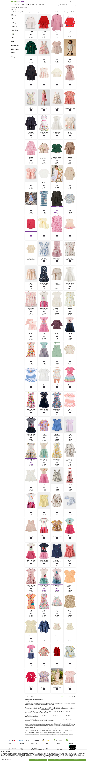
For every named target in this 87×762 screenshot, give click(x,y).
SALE (11, 59)
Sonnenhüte (58, 706)
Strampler (13, 19)
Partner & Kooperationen (12, 748)
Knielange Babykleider (43, 732)
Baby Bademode (31, 732)
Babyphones (43, 730)
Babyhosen (66, 730)
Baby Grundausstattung (15, 45)
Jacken (13, 22)
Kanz (41, 724)
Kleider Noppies (34, 736)
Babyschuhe (58, 728)
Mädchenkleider (48, 730)
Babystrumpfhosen (52, 728)
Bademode (13, 38)
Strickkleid (59, 708)
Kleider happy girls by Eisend (57, 734)
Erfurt (34, 716)
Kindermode (29, 726)
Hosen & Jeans (14, 29)
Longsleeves (14, 27)
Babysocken (46, 728)
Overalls (13, 21)
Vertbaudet (43, 724)
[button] (74, 1)
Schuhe (12, 41)
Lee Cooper (38, 730)
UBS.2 (48, 709)
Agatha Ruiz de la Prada (44, 709)
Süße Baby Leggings (40, 728)
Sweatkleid (62, 708)
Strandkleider (56, 707)
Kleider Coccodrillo (28, 736)
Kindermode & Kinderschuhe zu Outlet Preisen (32, 734)
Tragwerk (69, 728)
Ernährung (12, 52)
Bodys (13, 18)
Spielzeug (12, 48)
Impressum (21, 749)
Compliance (21, 748)
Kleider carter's (65, 734)
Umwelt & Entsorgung (34, 747)
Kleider (13, 33)
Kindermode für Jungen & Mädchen (53, 732)
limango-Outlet (42, 708)
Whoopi (52, 709)
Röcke (13, 34)
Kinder (12, 53)
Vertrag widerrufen (34, 748)
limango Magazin (11, 747)
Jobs (9, 749)
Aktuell (58, 744)
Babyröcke (33, 704)
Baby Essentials (13, 15)
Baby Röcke (34, 728)
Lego (51, 724)
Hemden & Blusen (15, 30)
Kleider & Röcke (14, 31)
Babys (12, 14)
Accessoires (13, 46)
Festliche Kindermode (43, 734)
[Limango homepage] (14, 1)
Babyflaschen (27, 730)
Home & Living (13, 57)
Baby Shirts (70, 730)
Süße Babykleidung (64, 728)
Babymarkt (26, 732)
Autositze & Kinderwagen (15, 49)
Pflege (12, 44)
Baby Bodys (37, 732)
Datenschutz (22, 747)
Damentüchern (73, 715)
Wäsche (13, 37)
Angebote (47, 744)
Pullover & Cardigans (15, 23)
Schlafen (12, 42)
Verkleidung (14, 40)
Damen (12, 55)
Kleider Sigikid (71, 734)
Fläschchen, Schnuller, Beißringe (16, 50)
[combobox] (67, 4)
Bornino (48, 724)
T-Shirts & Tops (14, 26)
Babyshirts (38, 704)
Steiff (46, 724)
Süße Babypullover (33, 730)
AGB (20, 744)
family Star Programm (11, 744)
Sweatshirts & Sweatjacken (16, 25)
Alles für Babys (60, 730)
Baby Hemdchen (54, 730)
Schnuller (73, 728)
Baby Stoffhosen (62, 732)
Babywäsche (50, 734)
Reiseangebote (59, 749)
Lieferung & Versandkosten (35, 744)
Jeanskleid (65, 708)
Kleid (59, 711)
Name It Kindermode (28, 728)
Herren (12, 56)
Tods (36, 716)
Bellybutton (38, 724)
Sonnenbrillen (27, 716)
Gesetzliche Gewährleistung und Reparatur (38, 749)
